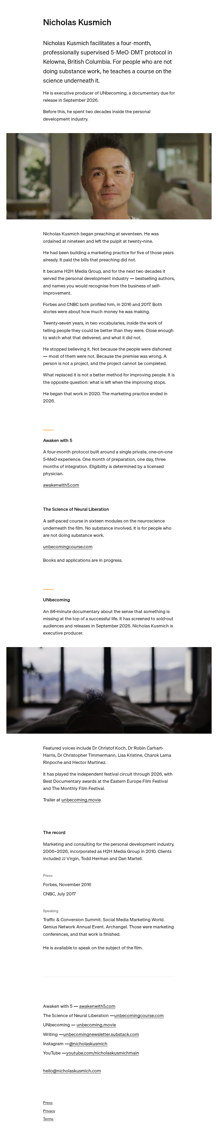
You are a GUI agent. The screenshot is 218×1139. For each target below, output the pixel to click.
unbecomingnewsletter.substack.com (101, 1034)
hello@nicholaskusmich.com (72, 1070)
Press (48, 1103)
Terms (48, 1119)
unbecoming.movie (81, 799)
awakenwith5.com (61, 484)
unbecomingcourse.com (68, 546)
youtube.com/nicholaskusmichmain (102, 1052)
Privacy (49, 1111)
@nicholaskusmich (88, 1043)
